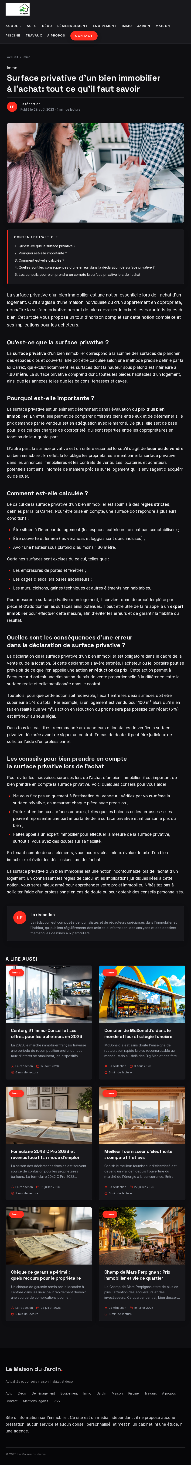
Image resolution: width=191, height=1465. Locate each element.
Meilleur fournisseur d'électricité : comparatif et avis (138, 1154)
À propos (56, 35)
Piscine (13, 35)
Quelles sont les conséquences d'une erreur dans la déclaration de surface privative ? (87, 267)
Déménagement (72, 26)
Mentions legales (35, 1401)
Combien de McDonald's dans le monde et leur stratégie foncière (138, 1033)
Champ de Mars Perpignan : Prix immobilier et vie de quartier (137, 1275)
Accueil (14, 26)
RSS (57, 1401)
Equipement (105, 26)
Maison (163, 26)
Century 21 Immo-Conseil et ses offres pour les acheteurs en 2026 (46, 1033)
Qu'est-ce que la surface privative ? (47, 246)
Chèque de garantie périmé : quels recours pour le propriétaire (46, 1275)
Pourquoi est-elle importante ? (43, 253)
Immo (127, 26)
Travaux (34, 35)
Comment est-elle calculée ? (41, 260)
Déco (47, 26)
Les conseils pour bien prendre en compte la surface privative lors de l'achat (79, 274)
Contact (84, 35)
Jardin (143, 26)
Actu (32, 26)
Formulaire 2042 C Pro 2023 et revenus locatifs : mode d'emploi (45, 1154)
